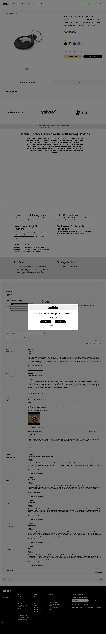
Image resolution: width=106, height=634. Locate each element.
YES (46, 321)
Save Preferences (54, 325)
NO (60, 321)
